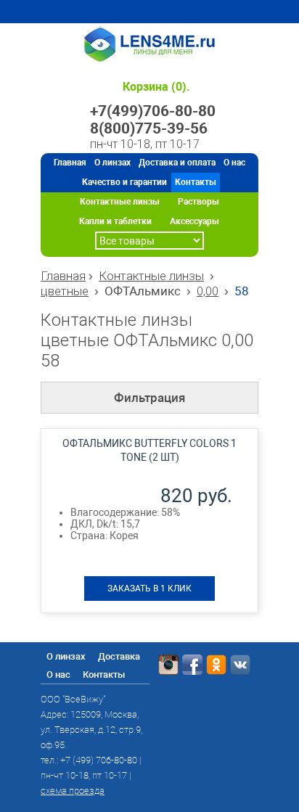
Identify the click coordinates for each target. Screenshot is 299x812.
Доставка (119, 656)
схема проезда (73, 790)
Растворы (198, 202)
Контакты (195, 182)
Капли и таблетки (115, 221)
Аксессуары (194, 221)
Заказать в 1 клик (149, 588)
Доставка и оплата (177, 162)
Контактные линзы (120, 202)
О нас (234, 162)
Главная (70, 162)
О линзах (112, 162)
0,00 (207, 291)
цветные (65, 291)
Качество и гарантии (124, 182)
